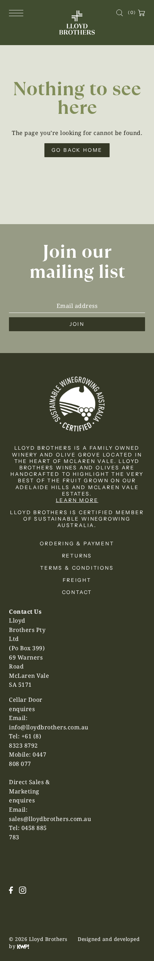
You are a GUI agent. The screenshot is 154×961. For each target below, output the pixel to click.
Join (77, 324)
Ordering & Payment (77, 543)
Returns (77, 555)
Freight (77, 580)
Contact (77, 592)
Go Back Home (77, 150)
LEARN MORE (77, 500)
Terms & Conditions (77, 568)
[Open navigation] (18, 12)
